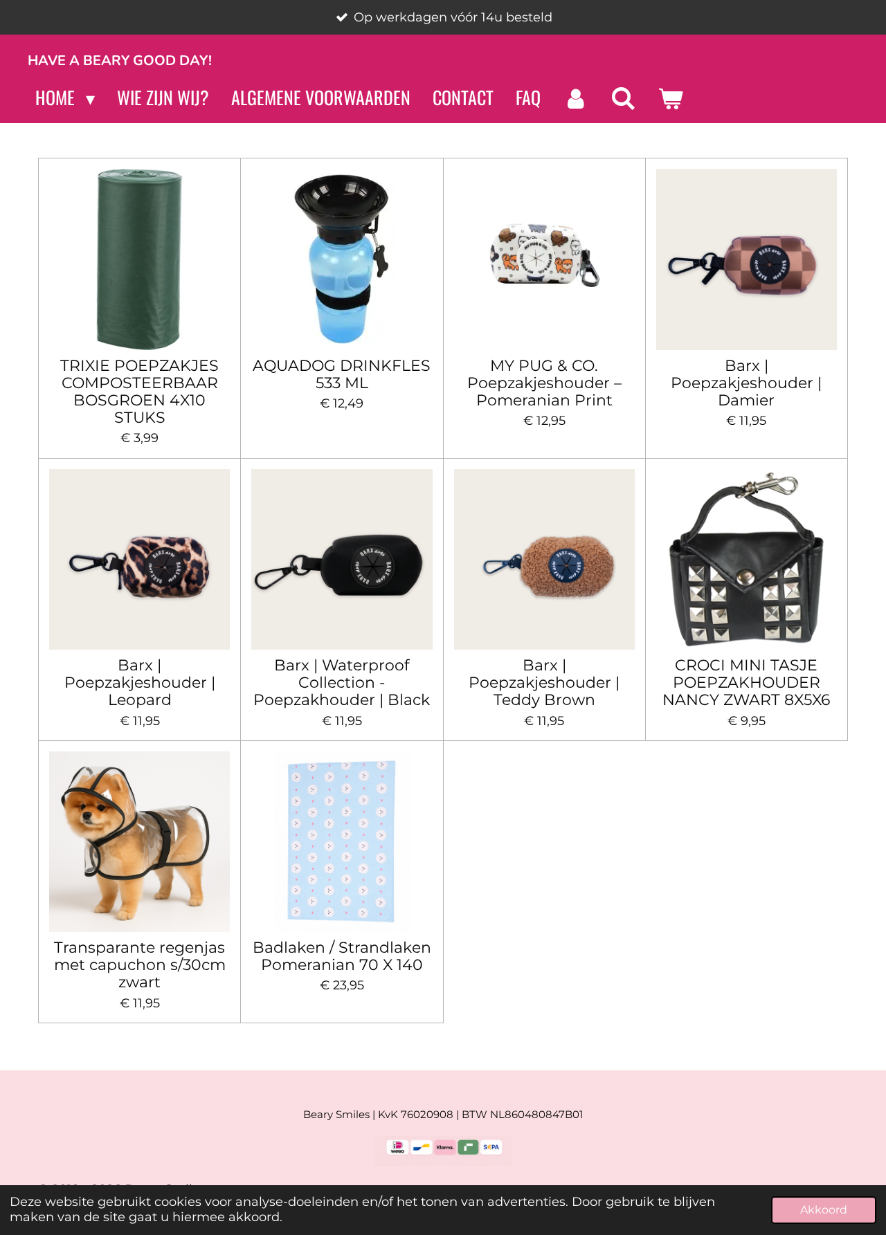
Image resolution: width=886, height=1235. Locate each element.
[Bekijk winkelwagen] (670, 98)
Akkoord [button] (823, 1209)
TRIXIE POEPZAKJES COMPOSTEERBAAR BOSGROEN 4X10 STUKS (139, 392)
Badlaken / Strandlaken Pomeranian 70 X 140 (342, 956)
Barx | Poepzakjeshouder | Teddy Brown (544, 682)
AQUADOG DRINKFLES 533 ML (342, 374)
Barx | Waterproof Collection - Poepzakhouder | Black (341, 682)
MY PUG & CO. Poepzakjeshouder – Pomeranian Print (544, 383)
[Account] (575, 98)
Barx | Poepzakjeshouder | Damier (746, 383)
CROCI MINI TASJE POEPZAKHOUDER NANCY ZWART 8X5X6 (746, 682)
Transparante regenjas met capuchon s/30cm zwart (140, 965)
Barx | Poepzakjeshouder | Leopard (139, 682)
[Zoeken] (623, 98)
